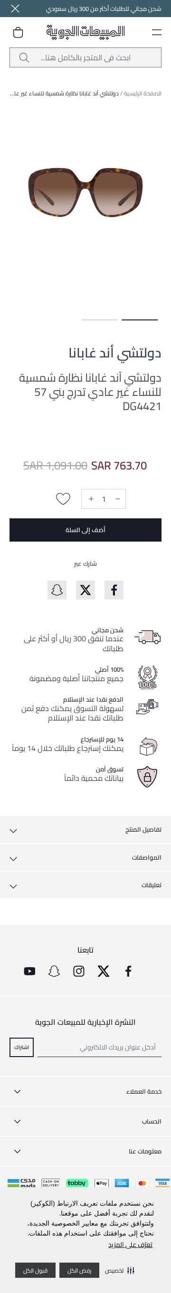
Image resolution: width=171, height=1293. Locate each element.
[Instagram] (79, 971)
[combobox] (86, 57)
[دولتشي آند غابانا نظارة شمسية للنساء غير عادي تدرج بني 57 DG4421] (140, 319)
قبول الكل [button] (35, 1270)
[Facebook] (128, 971)
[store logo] (85, 32)
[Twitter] (103, 971)
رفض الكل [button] (79, 1270)
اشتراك (21, 1047)
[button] (119, 1270)
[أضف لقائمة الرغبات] (63, 498)
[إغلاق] (15, 8)
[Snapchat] (54, 971)
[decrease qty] (117, 499)
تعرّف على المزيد (130, 1244)
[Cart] (18, 32)
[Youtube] (29, 971)
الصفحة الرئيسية (143, 93)
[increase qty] (90, 499)
